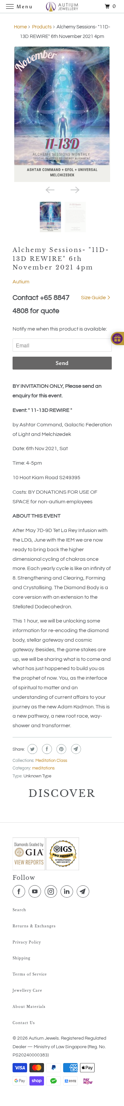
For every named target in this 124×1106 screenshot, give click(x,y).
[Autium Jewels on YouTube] (36, 891)
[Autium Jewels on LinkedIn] (68, 891)
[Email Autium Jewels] (84, 891)
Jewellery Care (27, 990)
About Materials (29, 1007)
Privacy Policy (27, 942)
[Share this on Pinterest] (60, 749)
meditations (43, 768)
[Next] (74, 189)
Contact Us (24, 1023)
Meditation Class (51, 760)
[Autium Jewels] (62, 6)
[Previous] (49, 189)
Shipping (21, 958)
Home (20, 26)
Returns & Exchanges (34, 926)
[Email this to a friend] (75, 749)
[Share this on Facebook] (46, 749)
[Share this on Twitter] (31, 749)
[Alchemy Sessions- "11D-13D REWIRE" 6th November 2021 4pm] (62, 114)
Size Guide (94, 297)
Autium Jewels (44, 1038)
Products (42, 26)
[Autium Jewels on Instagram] (52, 891)
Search (19, 910)
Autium (21, 281)
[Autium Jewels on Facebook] (20, 891)
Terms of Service (30, 974)
